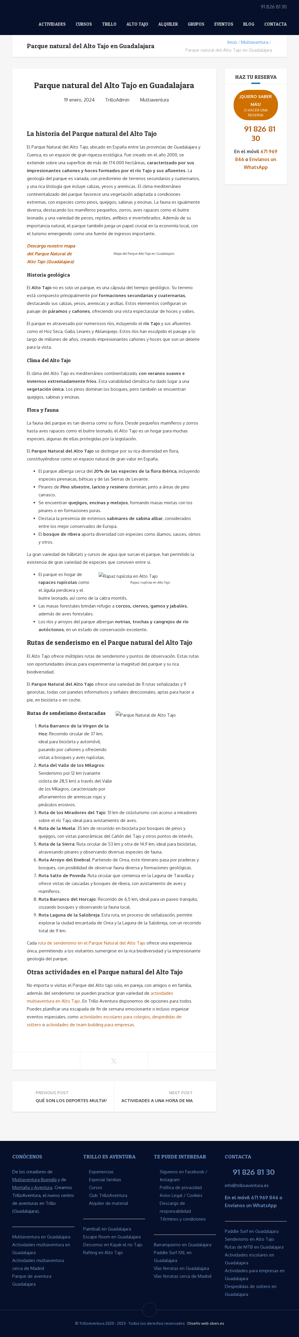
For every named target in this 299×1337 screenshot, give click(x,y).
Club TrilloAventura (108, 1195)
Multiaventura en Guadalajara (41, 1237)
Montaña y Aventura (32, 1187)
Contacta (275, 24)
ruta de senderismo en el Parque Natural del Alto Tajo (91, 943)
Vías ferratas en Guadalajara (181, 1268)
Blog (248, 24)
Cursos (84, 24)
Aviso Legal (171, 1195)
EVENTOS (223, 24)
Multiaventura (254, 42)
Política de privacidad (181, 1187)
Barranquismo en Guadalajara (182, 1244)
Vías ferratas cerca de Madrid (182, 1276)
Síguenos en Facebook (182, 1171)
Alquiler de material (108, 1203)
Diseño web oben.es (205, 1323)
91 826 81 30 (259, 133)
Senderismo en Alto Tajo (249, 1239)
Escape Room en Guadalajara (112, 1237)
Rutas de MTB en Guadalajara (254, 1247)
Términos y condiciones (183, 1219)
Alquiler (168, 24)
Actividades (52, 24)
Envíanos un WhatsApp (251, 1205)
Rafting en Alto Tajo (103, 1252)
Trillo (109, 24)
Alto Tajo (137, 24)
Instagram (170, 1179)
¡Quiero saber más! (255, 105)
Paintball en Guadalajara (107, 1229)
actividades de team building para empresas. (90, 1024)
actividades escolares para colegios (115, 1017)
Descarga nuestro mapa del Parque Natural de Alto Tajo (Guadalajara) (51, 253)
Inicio (232, 42)
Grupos (196, 24)
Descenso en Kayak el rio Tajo (112, 1244)
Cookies (194, 1195)
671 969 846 (264, 1197)
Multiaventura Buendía (34, 1179)
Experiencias (101, 1171)
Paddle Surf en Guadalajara (252, 1231)
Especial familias (105, 1179)
